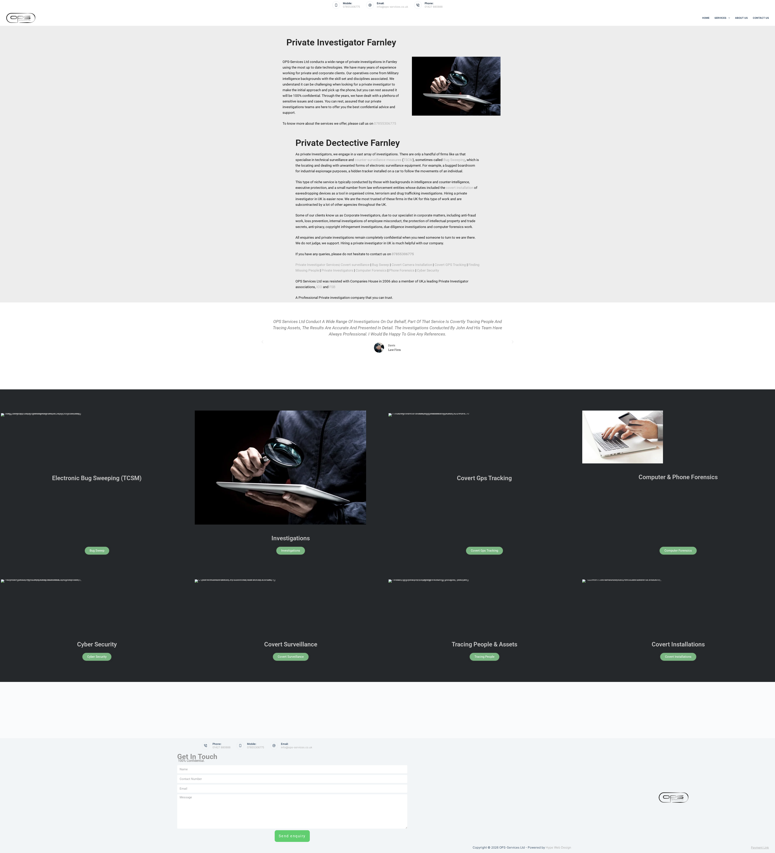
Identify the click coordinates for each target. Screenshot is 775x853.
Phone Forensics (402, 270)
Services (720, 17)
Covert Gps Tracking (484, 478)
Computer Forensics (371, 270)
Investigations (290, 538)
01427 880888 (434, 6)
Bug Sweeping (454, 160)
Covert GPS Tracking (450, 265)
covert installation (459, 188)
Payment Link (760, 847)
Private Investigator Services (317, 265)
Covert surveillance (355, 265)
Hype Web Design (558, 847)
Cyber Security (428, 270)
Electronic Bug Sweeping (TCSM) (97, 478)
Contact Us (761, 17)
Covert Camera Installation (412, 265)
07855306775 (351, 6)
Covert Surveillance (290, 644)
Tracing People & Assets (484, 644)
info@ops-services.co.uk (392, 6)
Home (705, 17)
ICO (319, 287)
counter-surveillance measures (378, 160)
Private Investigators (337, 270)
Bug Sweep (380, 265)
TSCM (408, 160)
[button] (262, 342)
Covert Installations (678, 644)
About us (741, 17)
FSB (332, 287)
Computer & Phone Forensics (678, 477)
